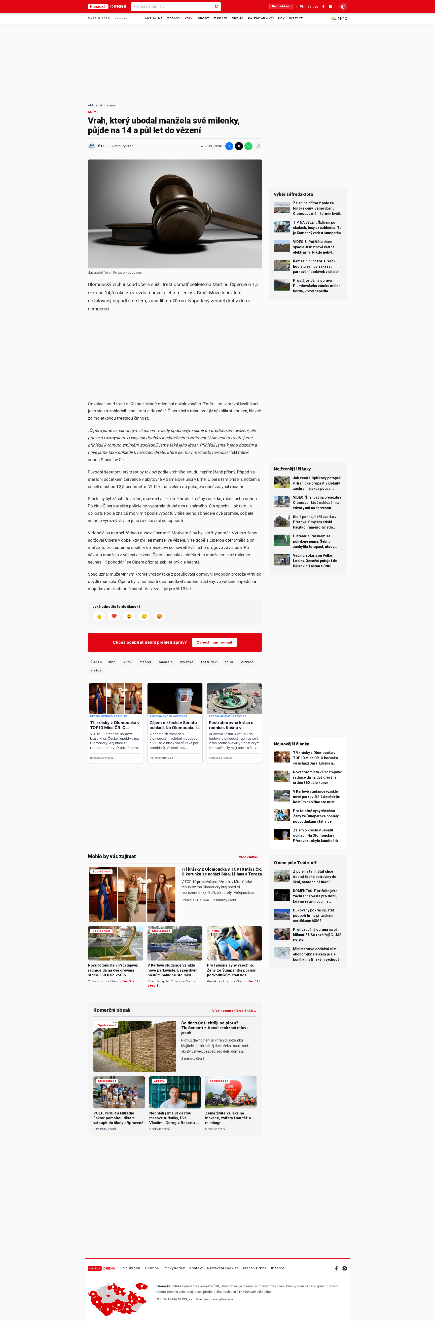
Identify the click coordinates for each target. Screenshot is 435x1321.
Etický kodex (174, 1268)
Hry (281, 18)
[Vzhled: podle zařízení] (343, 7)
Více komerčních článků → (234, 1010)
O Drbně (152, 1268)
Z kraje (220, 18)
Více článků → (250, 857)
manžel (145, 662)
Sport (203, 18)
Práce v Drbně (255, 1268)
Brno (112, 662)
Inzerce (296, 18)
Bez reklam (281, 6)
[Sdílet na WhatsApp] (248, 146)
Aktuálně (154, 18)
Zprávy (173, 18)
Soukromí (131, 1268)
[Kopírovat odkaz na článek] (258, 146)
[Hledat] (217, 6)
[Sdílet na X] (239, 146)
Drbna (237, 18)
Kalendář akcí (261, 18)
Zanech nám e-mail (214, 642)
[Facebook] (323, 7)
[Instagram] (331, 7)
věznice (247, 662)
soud (229, 662)
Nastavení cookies (222, 1268)
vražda (96, 670)
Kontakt (196, 1268)
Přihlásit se (309, 6)
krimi (127, 662)
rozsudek (209, 662)
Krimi (189, 18)
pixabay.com (133, 272)
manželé (165, 662)
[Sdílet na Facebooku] (229, 146)
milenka (186, 662)
